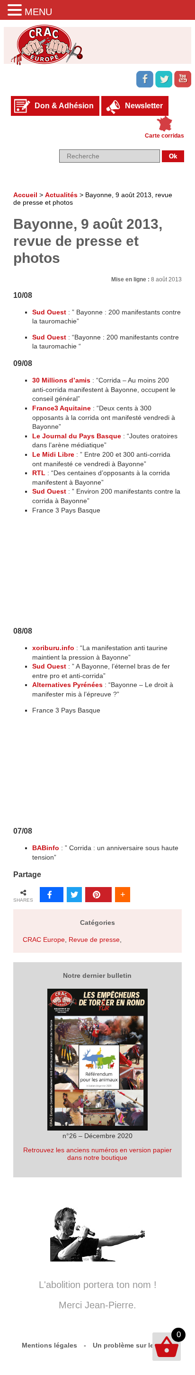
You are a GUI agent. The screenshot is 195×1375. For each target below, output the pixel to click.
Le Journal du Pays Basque (76, 436)
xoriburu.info (53, 648)
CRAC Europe (44, 939)
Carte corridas (164, 135)
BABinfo (45, 848)
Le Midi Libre (53, 454)
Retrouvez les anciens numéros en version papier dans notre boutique (97, 1153)
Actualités (61, 195)
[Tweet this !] (74, 894)
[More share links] (122, 894)
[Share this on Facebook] (51, 894)
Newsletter (144, 106)
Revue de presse (94, 939)
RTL (38, 473)
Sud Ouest (49, 312)
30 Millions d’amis (61, 380)
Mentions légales (49, 1345)
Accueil (25, 195)
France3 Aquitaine (61, 408)
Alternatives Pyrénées (67, 684)
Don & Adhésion (64, 106)
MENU (38, 12)
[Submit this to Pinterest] (98, 894)
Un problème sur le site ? (133, 1345)
